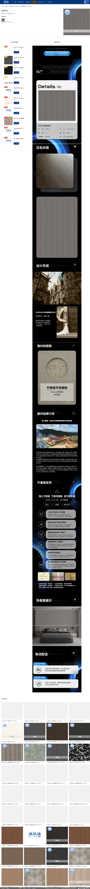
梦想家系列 (11, 6)
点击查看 (16, 52)
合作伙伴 (40, 2)
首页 (15, 2)
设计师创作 (36, 5)
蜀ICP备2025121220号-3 (50, 888)
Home (3, 6)
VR (45, 2)
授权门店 (43, 5)
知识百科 (53, 5)
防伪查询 (28, 2)
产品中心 (34, 2)
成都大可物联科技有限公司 (66, 888)
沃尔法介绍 (21, 2)
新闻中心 (50, 2)
